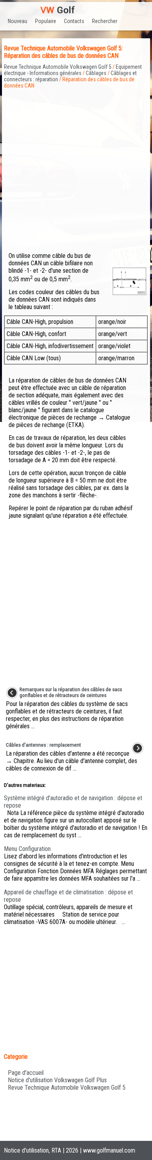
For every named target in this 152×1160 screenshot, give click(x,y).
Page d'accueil (26, 1072)
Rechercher (104, 21)
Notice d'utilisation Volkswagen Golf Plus (57, 1080)
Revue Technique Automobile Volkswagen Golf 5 (57, 67)
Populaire (45, 21)
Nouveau (17, 21)
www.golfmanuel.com (109, 1150)
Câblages (96, 73)
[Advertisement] (76, 165)
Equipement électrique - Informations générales (73, 70)
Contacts (74, 21)
